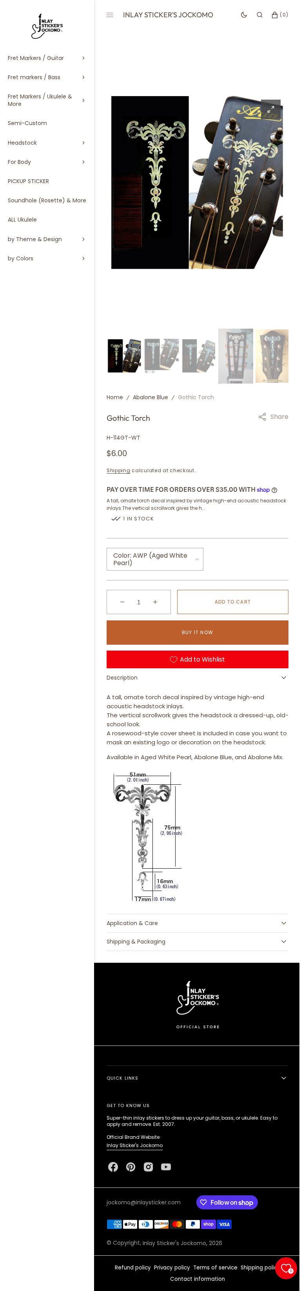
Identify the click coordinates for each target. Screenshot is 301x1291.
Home (115, 396)
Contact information (194, 1286)
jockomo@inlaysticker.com (144, 1209)
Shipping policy (257, 1275)
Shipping (119, 468)
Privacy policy (169, 1275)
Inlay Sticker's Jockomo (135, 1152)
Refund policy (130, 1275)
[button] (254, 15)
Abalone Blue (150, 396)
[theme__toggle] (238, 15)
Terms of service (212, 1275)
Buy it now (194, 630)
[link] (194, 1011)
